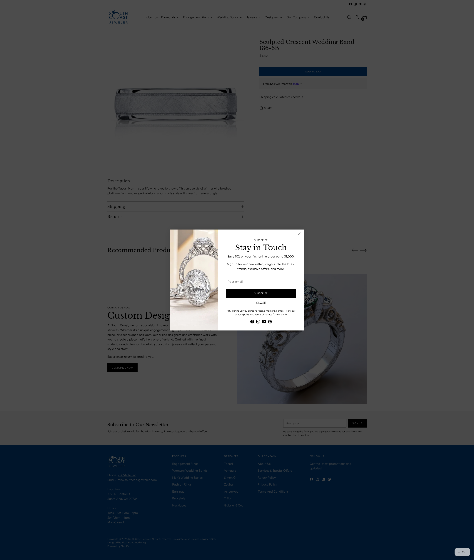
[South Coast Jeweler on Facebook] (252, 322)
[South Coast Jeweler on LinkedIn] (264, 322)
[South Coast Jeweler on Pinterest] (270, 322)
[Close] (299, 234)
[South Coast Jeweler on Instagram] (258, 322)
